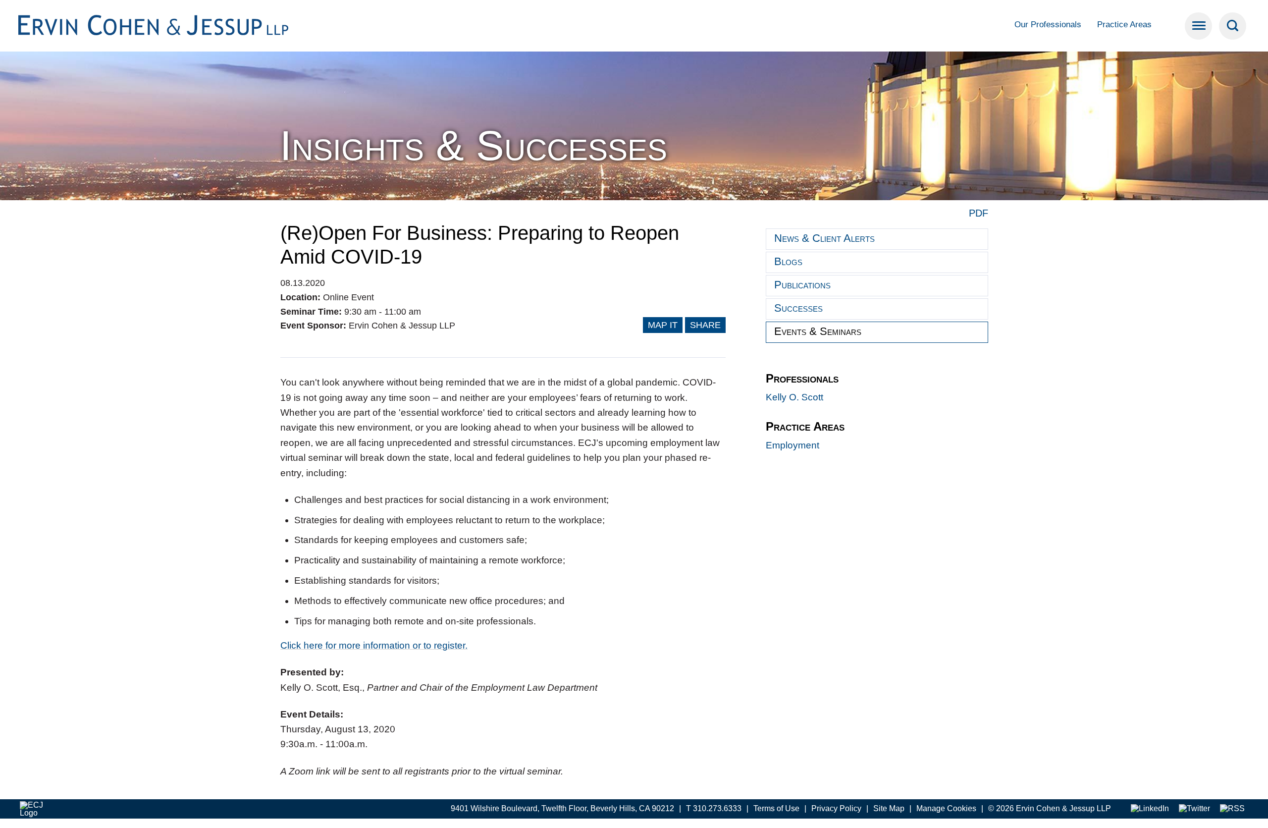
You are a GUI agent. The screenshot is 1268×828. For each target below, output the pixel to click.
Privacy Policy (836, 808)
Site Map (888, 808)
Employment (792, 445)
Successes (798, 308)
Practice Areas (1124, 24)
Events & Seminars (817, 331)
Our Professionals (1047, 24)
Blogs (788, 261)
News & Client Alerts (824, 238)
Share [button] (705, 325)
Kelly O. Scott (794, 397)
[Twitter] (1194, 809)
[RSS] (1232, 809)
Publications (802, 284)
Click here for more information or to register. (374, 645)
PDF (978, 213)
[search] (1232, 26)
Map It (663, 325)
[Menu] (1198, 26)
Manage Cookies (946, 808)
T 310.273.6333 (713, 808)
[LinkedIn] (1150, 809)
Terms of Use (776, 808)
